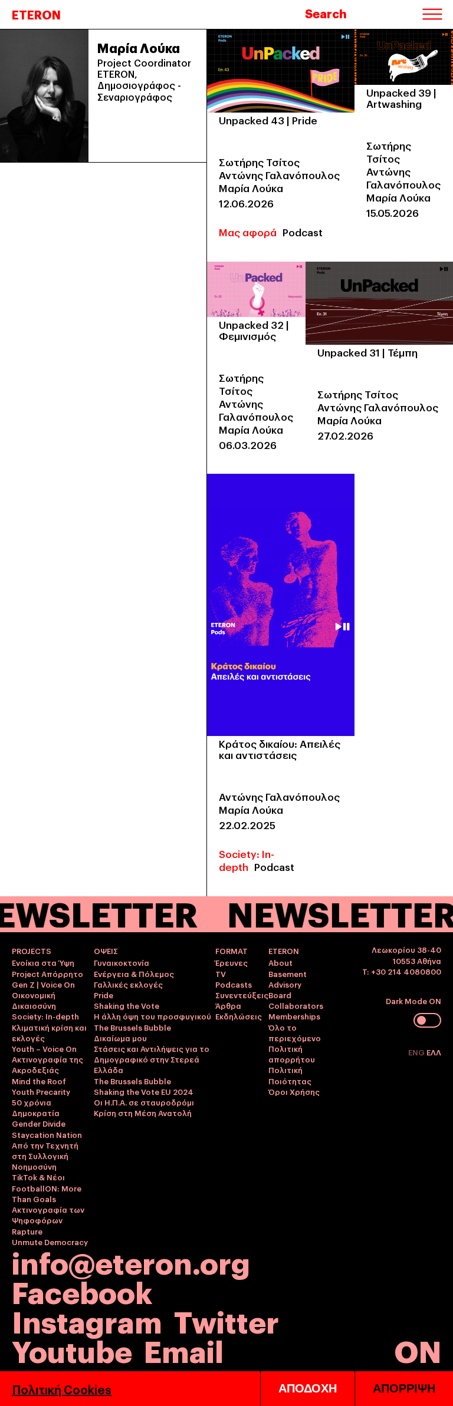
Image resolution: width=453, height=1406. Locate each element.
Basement (287, 973)
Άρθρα (228, 1005)
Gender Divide (38, 1123)
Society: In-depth (246, 860)
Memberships (294, 1016)
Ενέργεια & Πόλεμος (134, 973)
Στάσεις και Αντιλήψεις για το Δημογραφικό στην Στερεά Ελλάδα (151, 1059)
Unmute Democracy (50, 1241)
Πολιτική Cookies (61, 1388)
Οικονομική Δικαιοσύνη (34, 1000)
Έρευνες (231, 962)
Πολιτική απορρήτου (291, 1053)
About (280, 962)
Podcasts (233, 984)
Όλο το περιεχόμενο (294, 1032)
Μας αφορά (248, 232)
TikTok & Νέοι (38, 1176)
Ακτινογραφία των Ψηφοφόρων (48, 1214)
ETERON (36, 14)
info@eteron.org (131, 1261)
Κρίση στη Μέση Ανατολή (143, 1112)
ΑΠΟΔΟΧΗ (307, 1388)
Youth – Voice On (44, 1048)
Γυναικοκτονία (121, 962)
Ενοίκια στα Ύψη (43, 962)
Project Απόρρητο (47, 973)
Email (184, 1349)
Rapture (27, 1231)
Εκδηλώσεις (238, 1016)
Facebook (82, 1290)
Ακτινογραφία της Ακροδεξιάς (47, 1064)
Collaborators (295, 1005)
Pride (103, 994)
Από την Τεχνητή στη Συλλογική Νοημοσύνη (45, 1155)
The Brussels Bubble (132, 1027)
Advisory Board (284, 989)
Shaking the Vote (126, 1005)
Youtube (72, 1349)
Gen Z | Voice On (43, 984)
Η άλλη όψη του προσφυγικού (152, 1016)
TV (220, 973)
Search (326, 13)
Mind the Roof (39, 1080)
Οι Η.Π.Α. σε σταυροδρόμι (144, 1102)
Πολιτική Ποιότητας (289, 1074)
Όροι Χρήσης (294, 1091)
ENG (417, 1052)
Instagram (87, 1320)
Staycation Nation (47, 1134)
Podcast (303, 232)
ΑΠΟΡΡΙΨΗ (404, 1388)
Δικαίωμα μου (120, 1037)
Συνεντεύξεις (241, 994)
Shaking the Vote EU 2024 (143, 1091)
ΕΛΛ (433, 1052)
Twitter (226, 1320)
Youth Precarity (41, 1091)
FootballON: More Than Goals (46, 1193)
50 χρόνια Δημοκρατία (36, 1107)
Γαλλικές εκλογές (128, 984)
